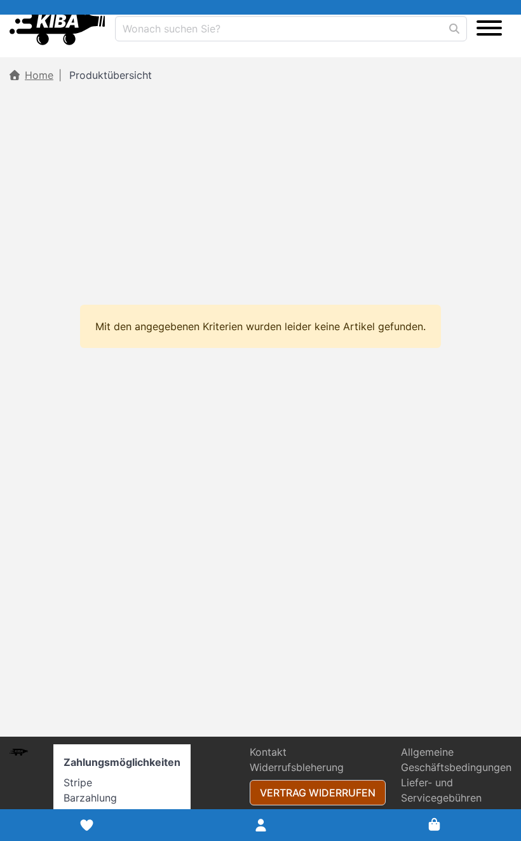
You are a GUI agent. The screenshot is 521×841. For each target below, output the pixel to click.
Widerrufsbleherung (297, 767)
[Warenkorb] (434, 825)
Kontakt (268, 752)
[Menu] (489, 28)
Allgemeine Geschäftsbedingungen (456, 760)
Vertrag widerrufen (318, 792)
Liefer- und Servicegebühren (441, 790)
